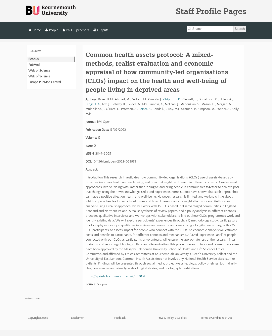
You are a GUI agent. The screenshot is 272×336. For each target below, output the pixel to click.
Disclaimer (77, 317)
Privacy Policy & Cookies (172, 317)
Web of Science (39, 70)
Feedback (120, 317)
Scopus (33, 59)
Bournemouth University (51, 10)
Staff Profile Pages (211, 11)
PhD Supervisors (77, 30)
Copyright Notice (38, 317)
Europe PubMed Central (44, 82)
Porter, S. (145, 109)
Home (36, 30)
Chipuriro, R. (172, 99)
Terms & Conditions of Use (216, 317)
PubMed (34, 65)
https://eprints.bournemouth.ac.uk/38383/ (115, 276)
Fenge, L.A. (93, 104)
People (53, 30)
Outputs (102, 30)
